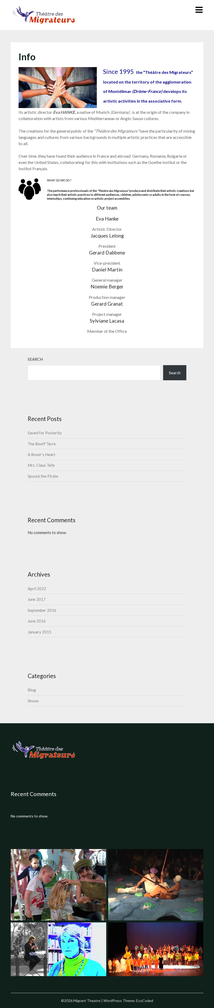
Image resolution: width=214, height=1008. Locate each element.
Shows (33, 700)
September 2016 (42, 610)
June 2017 (37, 599)
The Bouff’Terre (42, 443)
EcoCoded (144, 1000)
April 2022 (37, 588)
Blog (32, 689)
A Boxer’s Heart (41, 454)
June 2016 (37, 621)
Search (35, 359)
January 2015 (39, 632)
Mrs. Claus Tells (41, 465)
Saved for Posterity (45, 432)
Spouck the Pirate (43, 476)
